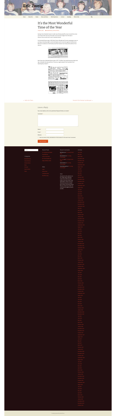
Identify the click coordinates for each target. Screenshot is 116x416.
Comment (40, 113)
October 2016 (80, 355)
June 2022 (80, 231)
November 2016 (81, 353)
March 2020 (80, 280)
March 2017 (80, 345)
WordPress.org (45, 175)
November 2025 (81, 160)
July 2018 (79, 316)
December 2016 (81, 351)
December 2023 (81, 202)
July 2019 (79, 297)
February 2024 (81, 198)
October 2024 (80, 183)
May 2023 (79, 208)
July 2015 (79, 386)
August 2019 (80, 295)
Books (37, 17)
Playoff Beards (45, 154)
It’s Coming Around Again (47, 152)
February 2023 (81, 214)
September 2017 (81, 334)
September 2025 (81, 164)
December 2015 (81, 376)
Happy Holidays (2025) (46, 160)
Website (39, 135)
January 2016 (80, 374)
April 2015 (80, 392)
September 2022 (81, 224)
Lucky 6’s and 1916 (46, 156)
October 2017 (80, 332)
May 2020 (79, 276)
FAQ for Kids (76, 17)
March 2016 (80, 370)
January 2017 (80, 349)
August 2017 (80, 336)
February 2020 (81, 283)
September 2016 (81, 357)
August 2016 (80, 359)
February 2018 (81, 324)
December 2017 (81, 328)
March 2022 (80, 237)
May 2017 (79, 341)
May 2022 (79, 233)
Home (24, 17)
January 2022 (80, 241)
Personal (26, 167)
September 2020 (81, 268)
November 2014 (81, 403)
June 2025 (80, 171)
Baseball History (49, 30)
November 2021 (81, 245)
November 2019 (81, 289)
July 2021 (79, 251)
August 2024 (80, 187)
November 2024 (81, 181)
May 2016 (79, 365)
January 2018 (80, 326)
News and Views (44, 17)
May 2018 (79, 320)
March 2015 (80, 394)
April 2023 (80, 210)
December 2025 (81, 158)
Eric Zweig (62, 159)
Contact (62, 17)
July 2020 (79, 272)
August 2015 (80, 384)
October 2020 (80, 266)
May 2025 (79, 173)
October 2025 (80, 162)
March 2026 (80, 156)
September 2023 (81, 206)
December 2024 (81, 179)
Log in (43, 169)
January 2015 (80, 399)
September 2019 (81, 293)
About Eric (30, 17)
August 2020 (80, 270)
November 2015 (81, 378)
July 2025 (79, 169)
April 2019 (80, 303)
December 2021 (81, 243)
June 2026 (80, 152)
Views (25, 171)
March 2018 (80, 322)
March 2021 (80, 258)
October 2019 (80, 291)
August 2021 (80, 249)
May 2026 (79, 154)
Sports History (27, 169)
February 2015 (81, 397)
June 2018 (80, 318)
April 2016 (80, 368)
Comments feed (45, 173)
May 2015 (79, 390)
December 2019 (81, 287)
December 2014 (81, 401)
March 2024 (80, 195)
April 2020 (80, 278)
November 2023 (81, 204)
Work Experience (54, 17)
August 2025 (80, 166)
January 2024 (80, 200)
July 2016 (79, 361)
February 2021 (81, 260)
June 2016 (80, 363)
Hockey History (56, 30)
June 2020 (80, 274)
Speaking (69, 17)
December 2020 (81, 264)
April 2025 (80, 175)
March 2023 (80, 212)
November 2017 (81, 330)
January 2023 (80, 216)
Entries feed (44, 171)
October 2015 (80, 380)
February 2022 (81, 239)
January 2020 (80, 285)
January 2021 (80, 262)
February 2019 (81, 307)
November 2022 (81, 220)
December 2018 (81, 312)
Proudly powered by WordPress (58, 413)
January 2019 (80, 309)
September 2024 (81, 185)
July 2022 (79, 229)
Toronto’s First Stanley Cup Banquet (83, 100)
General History (27, 160)
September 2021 (81, 247)
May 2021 (79, 256)
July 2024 (79, 189)
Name (39, 129)
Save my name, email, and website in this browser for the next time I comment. (57, 137)
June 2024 (80, 191)
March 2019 (80, 305)
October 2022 (80, 222)
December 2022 (81, 218)
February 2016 (81, 372)
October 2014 (80, 405)
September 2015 (81, 382)
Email (39, 132)
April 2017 (80, 343)
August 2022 (80, 227)
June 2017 (80, 339)
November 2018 (81, 314)
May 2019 (79, 301)
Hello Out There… (28, 100)
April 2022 (80, 235)
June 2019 (80, 299)
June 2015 (80, 388)
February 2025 (81, 177)
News (25, 165)
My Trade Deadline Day (46, 158)
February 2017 (81, 347)
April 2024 (80, 193)
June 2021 (80, 254)
